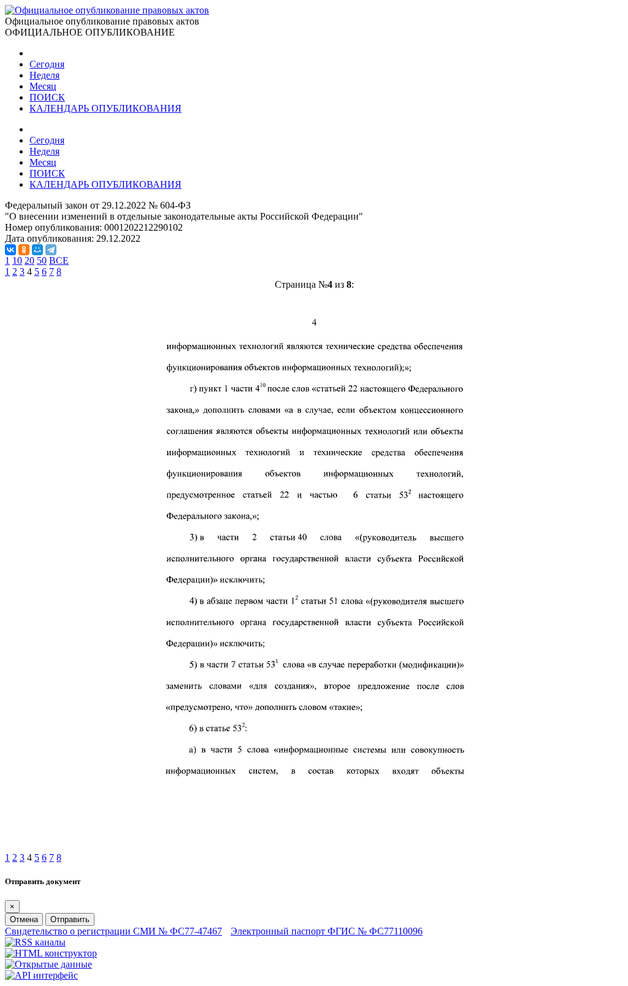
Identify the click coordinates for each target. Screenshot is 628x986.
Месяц (42, 86)
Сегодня (46, 64)
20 (29, 260)
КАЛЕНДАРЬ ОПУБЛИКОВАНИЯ (105, 108)
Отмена (24, 919)
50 (42, 260)
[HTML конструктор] (51, 953)
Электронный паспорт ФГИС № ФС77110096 (327, 931)
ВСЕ (59, 260)
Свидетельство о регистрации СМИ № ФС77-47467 (113, 931)
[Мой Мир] (37, 249)
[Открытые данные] (48, 964)
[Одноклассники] (23, 249)
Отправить (70, 919)
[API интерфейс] (41, 975)
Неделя (44, 75)
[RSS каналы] (35, 942)
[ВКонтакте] (10, 249)
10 (17, 260)
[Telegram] (50, 249)
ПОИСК (47, 97)
